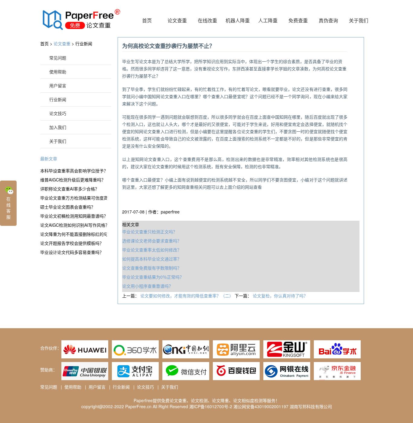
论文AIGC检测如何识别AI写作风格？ (73, 225)
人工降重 (268, 20)
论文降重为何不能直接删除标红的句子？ (73, 234)
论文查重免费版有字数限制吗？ (151, 268)
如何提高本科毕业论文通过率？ (151, 259)
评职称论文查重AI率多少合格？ (69, 189)
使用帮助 (57, 72)
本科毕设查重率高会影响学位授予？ (73, 171)
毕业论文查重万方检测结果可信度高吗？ (73, 198)
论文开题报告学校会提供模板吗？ (72, 243)
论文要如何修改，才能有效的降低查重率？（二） (187, 296)
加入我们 (57, 127)
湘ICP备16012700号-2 (210, 406)
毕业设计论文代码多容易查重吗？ (72, 252)
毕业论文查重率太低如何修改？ (151, 250)
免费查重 (298, 20)
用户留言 (57, 85)
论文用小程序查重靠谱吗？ (147, 286)
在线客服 (8, 208)
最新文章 (48, 158)
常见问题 (57, 58)
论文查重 (177, 20)
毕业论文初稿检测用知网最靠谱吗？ (73, 216)
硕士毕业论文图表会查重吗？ (67, 207)
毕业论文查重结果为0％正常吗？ (153, 277)
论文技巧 (57, 113)
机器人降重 (238, 20)
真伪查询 (328, 20)
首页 (147, 20)
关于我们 (358, 20)
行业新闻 (83, 43)
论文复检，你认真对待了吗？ (280, 296)
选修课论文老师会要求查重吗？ (151, 241)
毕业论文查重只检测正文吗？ (149, 232)
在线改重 (207, 20)
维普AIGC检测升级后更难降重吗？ (73, 180)
